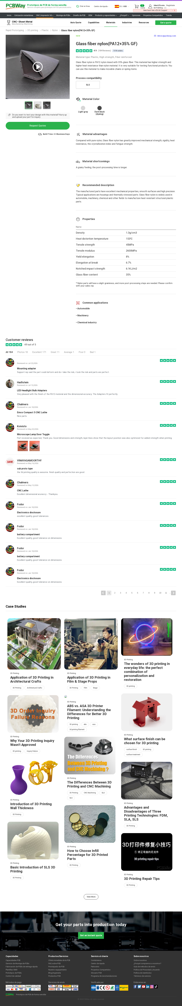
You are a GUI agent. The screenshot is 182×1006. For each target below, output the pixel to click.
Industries (127, 22)
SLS (88, 85)
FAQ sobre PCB (54, 963)
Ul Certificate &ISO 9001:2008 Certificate (105, 988)
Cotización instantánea (23, 15)
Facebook (135, 986)
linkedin (147, 986)
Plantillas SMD (11, 970)
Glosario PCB (96, 973)
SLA (103, 793)
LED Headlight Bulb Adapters (32, 390)
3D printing (32, 30)
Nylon (55, 30)
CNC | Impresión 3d (44, 15)
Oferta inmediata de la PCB (59, 960)
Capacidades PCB (13, 960)
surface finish (131, 749)
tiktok (156, 986)
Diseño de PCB (79, 15)
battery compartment (28, 534)
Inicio (9, 15)
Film (85, 688)
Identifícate (159, 5)
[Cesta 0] (137, 6)
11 (166, 593)
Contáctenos (96, 960)
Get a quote (165, 23)
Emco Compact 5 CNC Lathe (32, 412)
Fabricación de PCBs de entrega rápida (22, 967)
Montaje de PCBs (63, 15)
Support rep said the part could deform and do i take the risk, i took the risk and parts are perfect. (63, 372)
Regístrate (170, 5)
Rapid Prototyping (15, 30)
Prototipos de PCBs (14, 973)
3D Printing (17, 688)
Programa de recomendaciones (104, 976)
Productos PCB (54, 976)
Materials (110, 22)
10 (160, 593)
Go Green (123, 988)
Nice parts (22, 416)
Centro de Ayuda (101, 6)
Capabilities (93, 22)
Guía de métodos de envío (144, 967)
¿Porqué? (124, 15)
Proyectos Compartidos (153, 15)
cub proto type (25, 468)
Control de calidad (13, 976)
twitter (139, 986)
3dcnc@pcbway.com (166, 36)
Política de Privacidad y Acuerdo (147, 970)
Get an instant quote (91, 935)
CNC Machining (90, 793)
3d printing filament (77, 729)
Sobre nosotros (140, 960)
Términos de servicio (142, 976)
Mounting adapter (26, 368)
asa (93, 724)
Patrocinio (95, 967)
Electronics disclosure (29, 512)
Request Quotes (37, 125)
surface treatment (133, 755)
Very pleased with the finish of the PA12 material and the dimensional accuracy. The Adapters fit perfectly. (67, 394)
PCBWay (16, 7)
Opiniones (136, 15)
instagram (152, 986)
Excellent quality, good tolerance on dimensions (39, 538)
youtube (143, 986)
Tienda (169, 15)
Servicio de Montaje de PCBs (17, 963)
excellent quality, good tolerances (32, 516)
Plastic (45, 30)
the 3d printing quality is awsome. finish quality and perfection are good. (51, 472)
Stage (95, 688)
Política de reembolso (143, 973)
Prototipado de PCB (56, 967)
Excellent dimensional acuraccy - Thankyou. (37, 494)
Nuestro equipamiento (57, 970)
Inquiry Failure (32, 751)
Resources (144, 22)
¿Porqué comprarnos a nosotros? (147, 963)
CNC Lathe (22, 490)
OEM (90, 15)
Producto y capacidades (105, 15)
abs (85, 724)
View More (91, 897)
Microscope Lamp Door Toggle (33, 434)
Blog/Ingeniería (54, 973)
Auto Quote (75, 22)
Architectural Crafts (34, 688)
